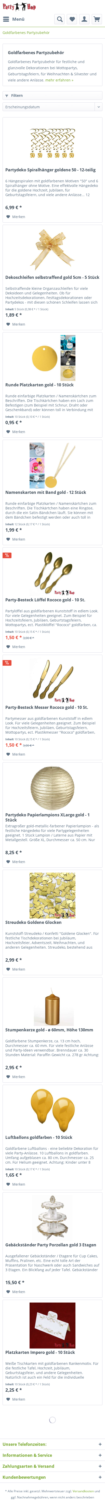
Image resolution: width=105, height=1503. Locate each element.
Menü (18, 19)
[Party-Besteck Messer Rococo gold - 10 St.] (52, 680)
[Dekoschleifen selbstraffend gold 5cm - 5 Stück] (52, 250)
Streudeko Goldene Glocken (33, 922)
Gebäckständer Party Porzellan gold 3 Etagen (50, 1245)
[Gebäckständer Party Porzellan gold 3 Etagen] (52, 1218)
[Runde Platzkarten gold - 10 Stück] (52, 358)
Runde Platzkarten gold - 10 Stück (39, 385)
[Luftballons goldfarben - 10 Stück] (52, 1111)
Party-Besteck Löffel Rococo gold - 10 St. (45, 600)
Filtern (16, 95)
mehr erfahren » (59, 80)
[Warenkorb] (97, 19)
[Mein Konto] (84, 19)
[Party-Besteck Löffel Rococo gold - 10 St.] (52, 573)
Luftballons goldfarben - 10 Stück (38, 1137)
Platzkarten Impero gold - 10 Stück (40, 1352)
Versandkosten (83, 1491)
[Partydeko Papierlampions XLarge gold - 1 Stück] (52, 788)
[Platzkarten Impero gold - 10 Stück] (52, 1326)
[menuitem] (13, 19)
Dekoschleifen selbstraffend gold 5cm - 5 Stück (52, 277)
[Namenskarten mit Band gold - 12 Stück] (52, 465)
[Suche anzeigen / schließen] (59, 19)
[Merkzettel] (72, 19)
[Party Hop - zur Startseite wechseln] (19, 7)
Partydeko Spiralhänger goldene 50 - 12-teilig (50, 170)
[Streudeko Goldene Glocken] (52, 895)
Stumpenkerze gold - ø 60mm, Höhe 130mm (49, 1030)
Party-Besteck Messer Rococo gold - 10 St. (46, 707)
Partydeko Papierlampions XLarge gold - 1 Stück (47, 817)
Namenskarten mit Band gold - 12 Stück (45, 492)
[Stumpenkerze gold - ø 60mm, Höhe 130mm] (52, 1003)
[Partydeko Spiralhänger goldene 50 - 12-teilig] (52, 143)
